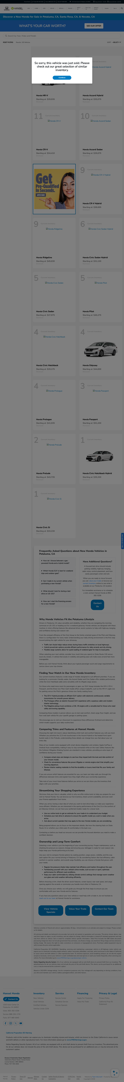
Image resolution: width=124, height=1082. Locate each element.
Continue (62, 78)
